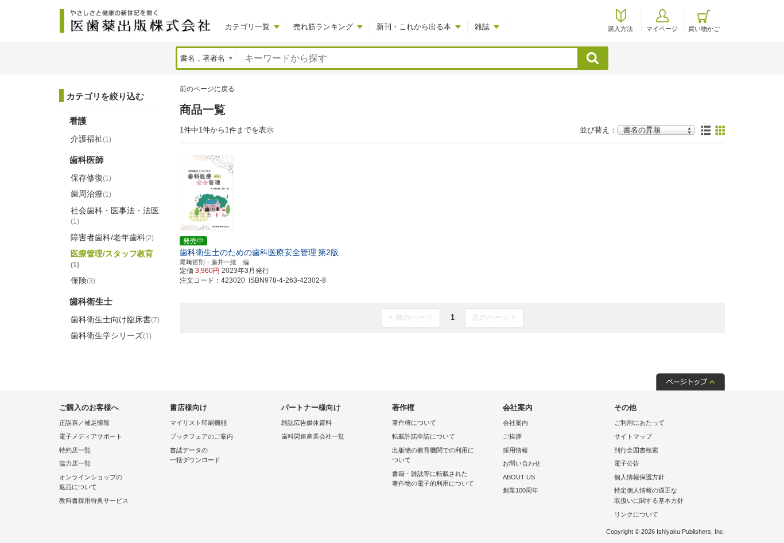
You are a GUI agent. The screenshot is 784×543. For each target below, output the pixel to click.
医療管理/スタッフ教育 (112, 258)
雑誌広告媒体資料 (306, 422)
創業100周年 (520, 490)
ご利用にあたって (639, 422)
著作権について (414, 422)
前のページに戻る (207, 89)
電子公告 (626, 463)
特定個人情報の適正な (649, 495)
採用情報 (515, 450)
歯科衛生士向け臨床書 (115, 319)
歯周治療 (91, 193)
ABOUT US (519, 477)
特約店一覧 (75, 450)
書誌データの (195, 455)
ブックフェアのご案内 (201, 436)
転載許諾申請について (423, 436)
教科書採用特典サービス (94, 500)
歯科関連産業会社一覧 (312, 436)
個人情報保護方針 (639, 477)
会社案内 (515, 422)
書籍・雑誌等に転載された (433, 478)
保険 (83, 280)
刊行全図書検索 (636, 450)
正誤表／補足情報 (84, 422)
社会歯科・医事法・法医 (115, 215)
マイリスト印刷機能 (198, 422)
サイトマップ (633, 436)
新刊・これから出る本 (414, 26)
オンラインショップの (90, 482)
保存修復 (91, 177)
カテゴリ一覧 (247, 26)
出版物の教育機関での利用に (433, 455)
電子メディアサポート (90, 436)
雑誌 (482, 26)
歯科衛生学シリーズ (111, 335)
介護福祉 (91, 138)
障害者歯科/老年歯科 (112, 237)
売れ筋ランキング (323, 26)
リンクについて (636, 514)
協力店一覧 (75, 463)
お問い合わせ (522, 463)
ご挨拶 (512, 436)
